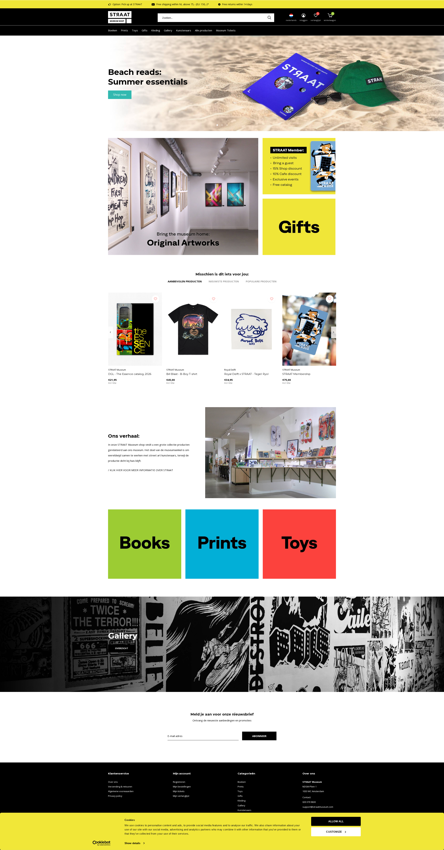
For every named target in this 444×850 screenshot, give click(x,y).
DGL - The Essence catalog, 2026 (129, 374)
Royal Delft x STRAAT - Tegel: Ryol (246, 374)
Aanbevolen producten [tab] (185, 281)
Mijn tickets (179, 791)
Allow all (336, 821)
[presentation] (110, 332)
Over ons (113, 781)
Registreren (179, 781)
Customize (334, 831)
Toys (135, 30)
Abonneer (259, 736)
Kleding (155, 30)
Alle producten (203, 30)
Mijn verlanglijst (181, 795)
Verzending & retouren (120, 786)
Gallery (168, 30)
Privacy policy (115, 795)
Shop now (119, 95)
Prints (124, 30)
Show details (132, 843)
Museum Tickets (226, 30)
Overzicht (121, 648)
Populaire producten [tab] (261, 281)
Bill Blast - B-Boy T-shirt (181, 374)
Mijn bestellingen (182, 786)
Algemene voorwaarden (121, 791)
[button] (217, 125)
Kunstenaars (183, 30)
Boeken (112, 30)
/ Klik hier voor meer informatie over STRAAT (140, 470)
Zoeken (269, 17)
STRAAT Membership (296, 374)
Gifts (144, 30)
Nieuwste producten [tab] (224, 281)
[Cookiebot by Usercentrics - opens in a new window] (101, 843)
